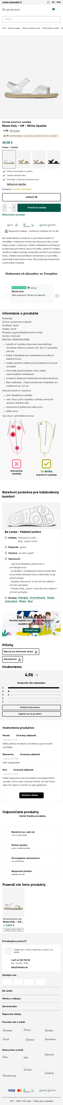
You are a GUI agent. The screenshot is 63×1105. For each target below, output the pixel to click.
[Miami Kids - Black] (54, 159)
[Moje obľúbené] (39, 10)
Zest (30, 601)
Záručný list (10, 659)
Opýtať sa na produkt (29, 714)
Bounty (41, 598)
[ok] (56, 19)
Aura (14, 601)
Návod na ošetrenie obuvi (18, 652)
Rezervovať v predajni (13, 215)
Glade (50, 598)
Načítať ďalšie (30, 795)
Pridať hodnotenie (30, 707)
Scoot (33, 598)
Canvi (8, 601)
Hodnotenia (12, 667)
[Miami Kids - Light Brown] (24, 159)
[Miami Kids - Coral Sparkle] (39, 159)
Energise (23, 598)
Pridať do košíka (37, 208)
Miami (22, 601)
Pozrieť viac (31, 630)
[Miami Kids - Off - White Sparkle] (9, 159)
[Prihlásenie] (45, 10)
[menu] (59, 10)
